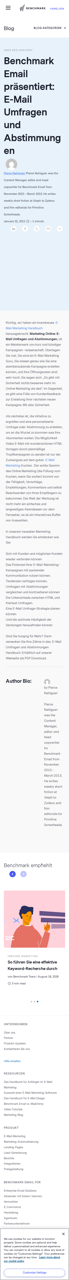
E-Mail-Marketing (14, 1136)
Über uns (9, 1032)
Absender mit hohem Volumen (23, 1196)
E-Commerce (12, 1207)
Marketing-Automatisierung (21, 1141)
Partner (8, 1038)
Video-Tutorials (13, 1109)
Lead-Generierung (15, 1152)
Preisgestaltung (13, 1169)
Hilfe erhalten (12, 1061)
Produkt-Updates (15, 1043)
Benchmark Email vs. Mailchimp (24, 1104)
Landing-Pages (13, 1147)
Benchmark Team (24, 976)
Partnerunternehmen (17, 1223)
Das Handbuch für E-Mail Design (24, 1098)
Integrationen (12, 1163)
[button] (12, 874)
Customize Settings (34, 1272)
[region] (34, 1254)
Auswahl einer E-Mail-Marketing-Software (30, 1093)
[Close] (63, 1234)
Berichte (9, 1158)
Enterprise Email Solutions (20, 1190)
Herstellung (11, 1212)
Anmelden (57, 8)
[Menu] (9, 7)
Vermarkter (11, 1201)
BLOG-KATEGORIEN (48, 28)
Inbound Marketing (23, 956)
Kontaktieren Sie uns (17, 1049)
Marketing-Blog (13, 1115)
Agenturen (10, 1218)
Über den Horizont (18, 50)
